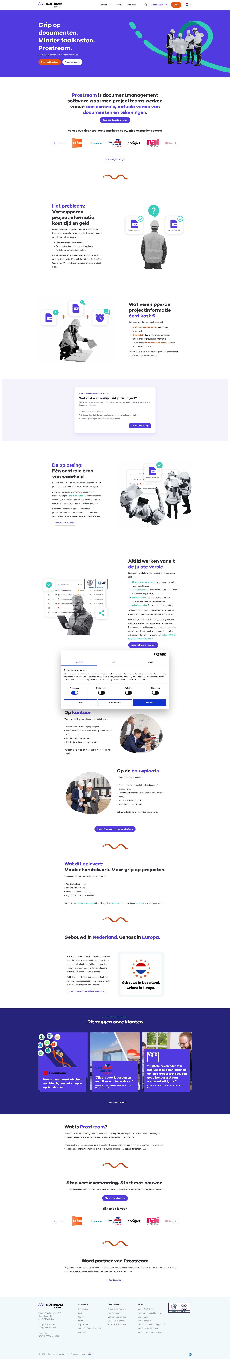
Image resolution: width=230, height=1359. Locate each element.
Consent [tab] (79, 662)
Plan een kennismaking (115, 1198)
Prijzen (118, 5)
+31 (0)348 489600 (46, 1325)
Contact (81, 1317)
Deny (80, 703)
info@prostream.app (47, 1327)
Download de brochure (65, 523)
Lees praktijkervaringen (115, 159)
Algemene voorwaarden (58, 1354)
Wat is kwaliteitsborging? (148, 1328)
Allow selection (115, 703)
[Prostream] (50, 4)
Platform (103, 5)
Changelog (82, 1332)
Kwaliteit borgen (114, 1313)
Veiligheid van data (116, 1321)
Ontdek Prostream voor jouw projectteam (115, 829)
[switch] (101, 693)
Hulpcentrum (83, 1324)
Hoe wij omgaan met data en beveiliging (87, 991)
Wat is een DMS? (145, 1321)
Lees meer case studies (117, 1102)
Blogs (80, 1313)
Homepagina (83, 1309)
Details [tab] (115, 662)
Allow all (149, 703)
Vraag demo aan (72, 62)
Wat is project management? (150, 1332)
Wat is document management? (151, 1324)
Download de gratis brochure (115, 120)
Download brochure (49, 62)
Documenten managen (117, 1309)
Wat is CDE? (143, 1317)
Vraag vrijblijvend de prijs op (143, 645)
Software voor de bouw (117, 1317)
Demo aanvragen (159, 5)
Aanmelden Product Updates (90, 1328)
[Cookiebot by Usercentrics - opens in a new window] (155, 654)
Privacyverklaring (78, 1354)
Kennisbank (132, 5)
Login (176, 5)
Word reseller (115, 1280)
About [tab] (151, 662)
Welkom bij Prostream (117, 1324)
